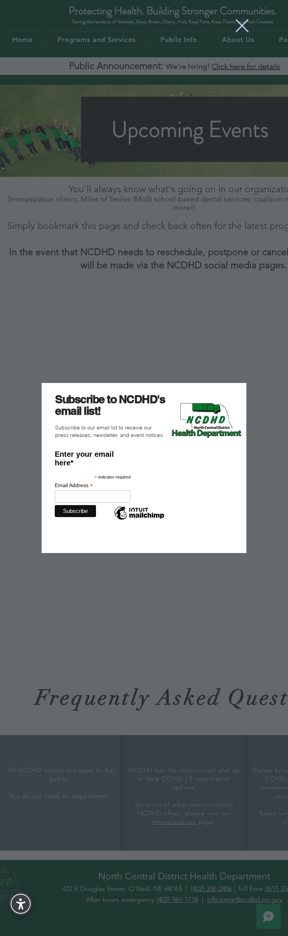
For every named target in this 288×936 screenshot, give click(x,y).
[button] (242, 26)
